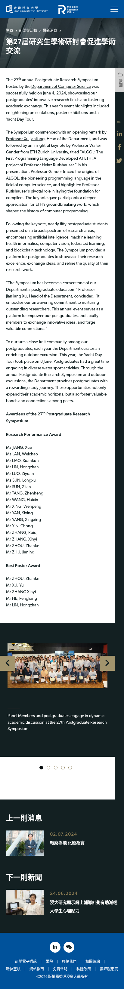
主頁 (9, 31)
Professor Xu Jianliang (25, 139)
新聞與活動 (28, 31)
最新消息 (50, 31)
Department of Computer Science (61, 87)
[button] (41, 767)
